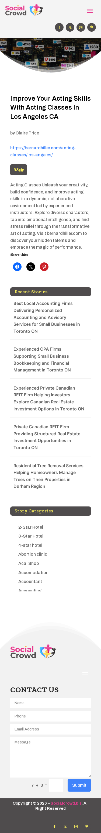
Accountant (30, 581)
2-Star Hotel (30, 527)
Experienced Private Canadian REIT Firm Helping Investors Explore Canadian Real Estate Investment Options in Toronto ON (48, 398)
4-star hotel (30, 545)
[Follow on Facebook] (59, 27)
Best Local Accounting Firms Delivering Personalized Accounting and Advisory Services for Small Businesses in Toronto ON (46, 317)
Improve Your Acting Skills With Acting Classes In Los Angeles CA (50, 107)
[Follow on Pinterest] (91, 27)
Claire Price (27, 133)
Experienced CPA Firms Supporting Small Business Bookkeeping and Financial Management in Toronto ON (42, 359)
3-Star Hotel (30, 536)
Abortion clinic (32, 554)
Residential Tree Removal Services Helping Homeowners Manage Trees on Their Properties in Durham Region (48, 476)
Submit (79, 785)
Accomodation (33, 572)
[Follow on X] (70, 27)
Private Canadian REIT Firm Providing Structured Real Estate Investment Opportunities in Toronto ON (46, 437)
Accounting (29, 590)
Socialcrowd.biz (66, 803)
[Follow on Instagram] (80, 27)
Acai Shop (28, 563)
